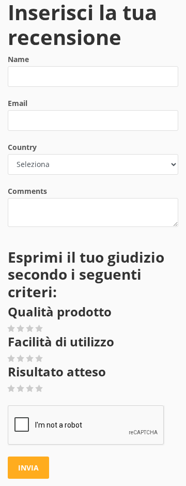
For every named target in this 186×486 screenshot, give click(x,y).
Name (18, 59)
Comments (27, 191)
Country (22, 147)
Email (17, 103)
